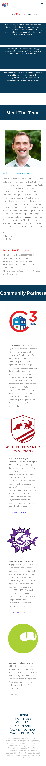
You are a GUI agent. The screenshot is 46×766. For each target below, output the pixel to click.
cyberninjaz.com (15, 694)
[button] (42, 3)
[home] (4, 5)
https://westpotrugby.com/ (20, 512)
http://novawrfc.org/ (17, 612)
